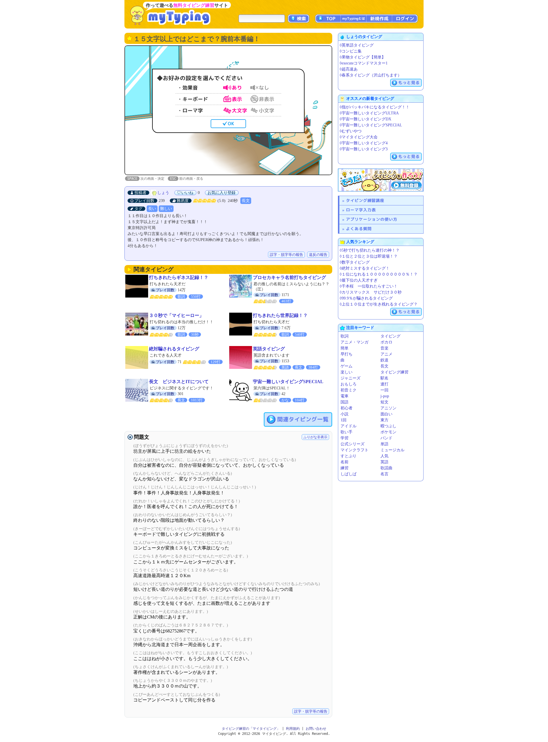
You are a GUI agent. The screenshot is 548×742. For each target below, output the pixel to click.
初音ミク (348, 390)
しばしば (348, 474)
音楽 (384, 348)
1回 (343, 420)
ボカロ (386, 342)
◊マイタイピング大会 (359, 137)
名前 (344, 462)
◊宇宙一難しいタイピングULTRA (369, 113)
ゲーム (346, 366)
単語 (384, 444)
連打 (384, 384)
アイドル (348, 426)
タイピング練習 (394, 372)
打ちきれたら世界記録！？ (280, 315)
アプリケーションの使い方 (371, 219)
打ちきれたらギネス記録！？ (178, 277)
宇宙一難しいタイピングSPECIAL (288, 381)
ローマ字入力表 (361, 210)
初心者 (346, 408)
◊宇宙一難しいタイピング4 (364, 143)
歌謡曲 (386, 468)
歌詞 (344, 336)
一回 (384, 390)
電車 (344, 396)
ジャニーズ (350, 378)
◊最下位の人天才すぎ (359, 280)
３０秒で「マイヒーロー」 (176, 315)
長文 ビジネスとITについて (179, 381)
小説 (344, 414)
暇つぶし (388, 426)
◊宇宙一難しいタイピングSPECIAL (371, 125)
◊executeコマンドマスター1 (364, 63)
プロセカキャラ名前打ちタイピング (289, 277)
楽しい (346, 372)
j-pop (384, 396)
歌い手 (346, 432)
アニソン (388, 408)
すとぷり (348, 456)
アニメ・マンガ (354, 342)
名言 (384, 474)
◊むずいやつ (351, 131)
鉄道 (384, 360)
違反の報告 (318, 254)
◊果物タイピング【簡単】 (363, 57)
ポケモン (388, 432)
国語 (344, 402)
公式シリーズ (352, 444)
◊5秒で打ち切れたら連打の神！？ (370, 250)
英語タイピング (269, 348)
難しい (166, 209)
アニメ (386, 354)
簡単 (344, 348)
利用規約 (293, 729)
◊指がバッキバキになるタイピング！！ (375, 107)
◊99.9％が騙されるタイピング (366, 298)
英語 (384, 462)
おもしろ (348, 384)
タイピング (390, 336)
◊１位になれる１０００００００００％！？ (379, 274)
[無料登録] (381, 180)
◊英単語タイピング (357, 45)
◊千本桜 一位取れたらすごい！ (369, 286)
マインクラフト (354, 450)
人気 (384, 456)
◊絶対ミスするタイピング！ (365, 268)
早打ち (346, 354)
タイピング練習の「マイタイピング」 (251, 729)
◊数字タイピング (355, 262)
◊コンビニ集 (351, 51)
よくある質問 (359, 229)
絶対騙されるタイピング (174, 348)
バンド (386, 438)
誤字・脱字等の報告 (286, 254)
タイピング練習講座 (365, 200)
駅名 (384, 378)
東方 (384, 420)
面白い (386, 414)
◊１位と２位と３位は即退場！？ (369, 256)
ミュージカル (392, 450)
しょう (163, 193)
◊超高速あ (349, 69)
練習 (344, 468)
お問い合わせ (316, 729)
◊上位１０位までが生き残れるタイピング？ (379, 304)
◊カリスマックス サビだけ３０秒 (371, 292)
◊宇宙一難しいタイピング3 (364, 149)
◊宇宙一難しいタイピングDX (365, 119)
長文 (246, 201)
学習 (344, 438)
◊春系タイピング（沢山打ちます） (371, 75)
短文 (384, 402)
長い (152, 209)
